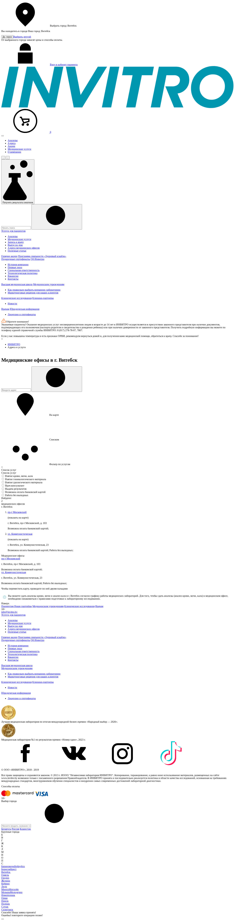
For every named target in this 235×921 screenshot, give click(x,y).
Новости (12, 303)
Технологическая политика (22, 273)
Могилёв (14, 889)
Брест (13, 869)
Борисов (5, 869)
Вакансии (13, 276)
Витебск (5, 872)
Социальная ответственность (23, 270)
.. (3, 157)
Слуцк (4, 906)
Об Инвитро (37, 259)
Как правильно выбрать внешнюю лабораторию (34, 289)
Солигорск (7, 909)
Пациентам (7, 606)
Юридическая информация (24, 309)
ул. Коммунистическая (20, 534)
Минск (5, 889)
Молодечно (16, 892)
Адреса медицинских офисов (24, 248)
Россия (15, 829)
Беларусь (6, 829)
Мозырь (5, 892)
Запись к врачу (16, 242)
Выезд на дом (15, 245)
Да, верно (7, 37)
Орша (4, 898)
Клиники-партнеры (43, 298)
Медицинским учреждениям (48, 284)
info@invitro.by (9, 612)
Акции (11, 146)
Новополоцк (8, 895)
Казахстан (25, 829)
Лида (4, 886)
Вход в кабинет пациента (64, 64)
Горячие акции (9, 256)
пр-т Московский (17, 512)
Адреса (12, 143)
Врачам (5, 309)
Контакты (13, 279)
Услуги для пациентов (13, 231)
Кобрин (5, 883)
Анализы (13, 140)
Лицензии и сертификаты (22, 314)
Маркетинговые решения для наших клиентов (33, 292)
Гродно (5, 878)
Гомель (5, 875)
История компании (18, 264)
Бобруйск (19, 866)
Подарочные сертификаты (15, 259)
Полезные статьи (17, 250)
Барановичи (7, 866)
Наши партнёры (23, 606)
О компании (14, 152)
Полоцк (5, 903)
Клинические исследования (16, 298)
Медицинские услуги (19, 149)
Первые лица (15, 267)
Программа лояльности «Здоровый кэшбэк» (42, 256)
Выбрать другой (22, 36)
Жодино (5, 880)
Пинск (4, 901)
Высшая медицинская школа (16, 284)
